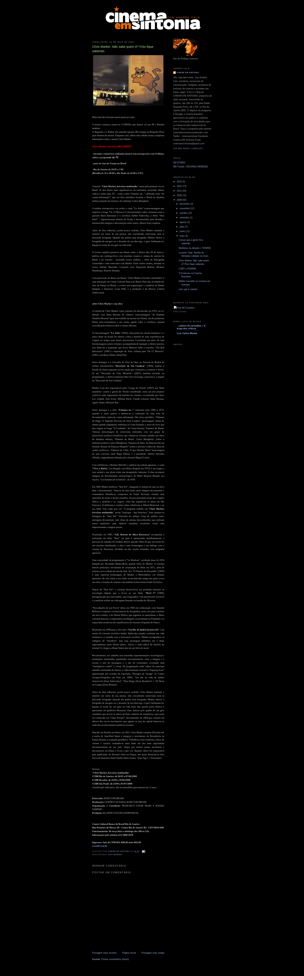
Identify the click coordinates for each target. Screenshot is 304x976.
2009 (179, 200)
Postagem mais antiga (152, 953)
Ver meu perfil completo (188, 148)
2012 (179, 186)
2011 (179, 190)
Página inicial (129, 953)
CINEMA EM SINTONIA (188, 72)
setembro (185, 217)
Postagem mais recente (104, 953)
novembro (185, 208)
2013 (179, 181)
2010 (179, 195)
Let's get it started (188, 289)
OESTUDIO (179, 162)
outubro (184, 213)
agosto (183, 222)
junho (183, 231)
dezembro (185, 203)
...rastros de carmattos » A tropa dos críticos (191, 327)
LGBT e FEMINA (187, 268)
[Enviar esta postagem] (143, 851)
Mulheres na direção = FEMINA (195, 248)
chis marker (115, 854)
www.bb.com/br (99, 846)
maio (182, 236)
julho (182, 226)
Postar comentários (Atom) (115, 959)
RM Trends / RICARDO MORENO (190, 166)
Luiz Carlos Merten (187, 333)
